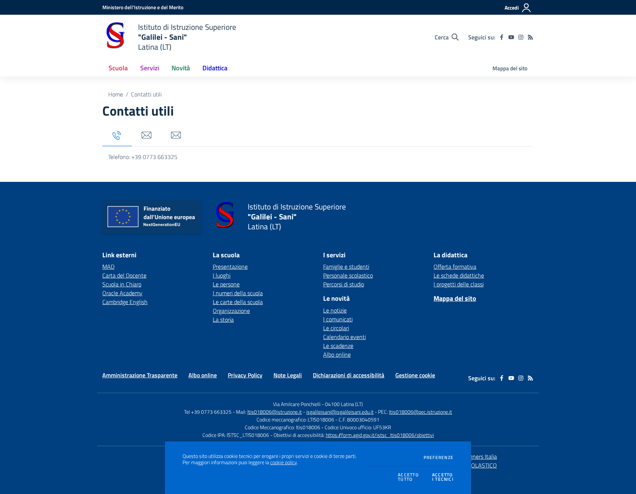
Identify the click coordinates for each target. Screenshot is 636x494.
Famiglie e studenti (346, 266)
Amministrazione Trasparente (139, 375)
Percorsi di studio (343, 284)
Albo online (337, 354)
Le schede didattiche (459, 275)
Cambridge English (125, 301)
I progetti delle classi (459, 284)
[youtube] (511, 37)
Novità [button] (181, 68)
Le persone (226, 284)
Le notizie (335, 310)
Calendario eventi (344, 336)
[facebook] (501, 37)
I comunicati (338, 319)
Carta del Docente (124, 275)
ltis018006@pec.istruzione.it (420, 412)
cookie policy (283, 462)
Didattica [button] (214, 68)
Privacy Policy (245, 375)
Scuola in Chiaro (121, 284)
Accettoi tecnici (442, 477)
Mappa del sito (509, 68)
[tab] (117, 136)
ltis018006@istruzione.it (274, 412)
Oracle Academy (122, 293)
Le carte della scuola (238, 301)
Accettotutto (408, 477)
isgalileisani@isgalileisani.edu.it (340, 412)
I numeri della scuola (238, 293)
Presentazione (230, 266)
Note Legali (287, 375)
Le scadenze (338, 345)
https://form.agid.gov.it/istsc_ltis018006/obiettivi (380, 435)
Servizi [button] (149, 68)
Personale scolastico (348, 275)
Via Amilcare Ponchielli (297, 404)
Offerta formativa (455, 266)
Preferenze (438, 457)
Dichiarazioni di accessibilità (348, 375)
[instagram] (520, 37)
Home (115, 94)
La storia (223, 319)
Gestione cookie (415, 375)
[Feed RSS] (530, 37)
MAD (108, 266)
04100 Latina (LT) (344, 404)
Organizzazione (231, 310)
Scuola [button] (118, 68)
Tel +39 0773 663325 (208, 412)
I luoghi (221, 275)
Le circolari (336, 328)
